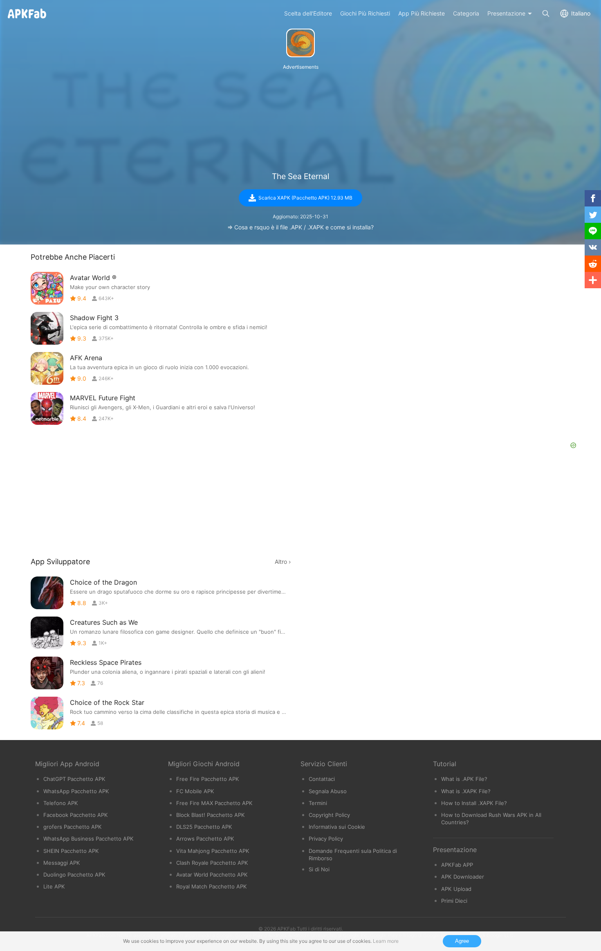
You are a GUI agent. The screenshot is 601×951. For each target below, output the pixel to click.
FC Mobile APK (195, 791)
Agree (462, 941)
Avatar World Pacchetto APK (212, 874)
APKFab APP (457, 864)
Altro (281, 561)
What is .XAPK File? (466, 791)
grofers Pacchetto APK (72, 826)
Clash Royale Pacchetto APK (212, 862)
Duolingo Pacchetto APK (74, 874)
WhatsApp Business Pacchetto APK (88, 838)
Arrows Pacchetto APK (205, 838)
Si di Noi (319, 869)
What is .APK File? (464, 779)
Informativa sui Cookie (337, 826)
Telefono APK (60, 803)
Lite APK (54, 886)
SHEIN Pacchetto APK (71, 851)
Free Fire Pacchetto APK (207, 779)
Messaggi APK (61, 862)
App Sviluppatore (60, 561)
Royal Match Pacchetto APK (211, 886)
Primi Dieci (454, 900)
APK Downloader (462, 876)
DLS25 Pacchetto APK (204, 826)
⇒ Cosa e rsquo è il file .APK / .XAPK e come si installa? (300, 227)
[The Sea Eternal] (300, 43)
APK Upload (456, 889)
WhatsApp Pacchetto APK (76, 791)
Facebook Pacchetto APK (75, 815)
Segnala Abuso (328, 791)
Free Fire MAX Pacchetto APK (214, 803)
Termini (318, 803)
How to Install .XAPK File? (474, 803)
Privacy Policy (326, 838)
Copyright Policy (329, 815)
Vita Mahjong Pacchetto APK (212, 851)
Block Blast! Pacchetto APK (210, 815)
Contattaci (322, 779)
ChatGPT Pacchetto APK (74, 779)
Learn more (386, 941)
